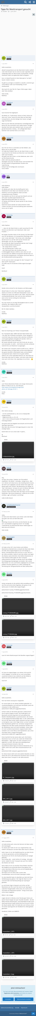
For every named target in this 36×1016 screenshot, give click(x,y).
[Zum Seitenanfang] (33, 1013)
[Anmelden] (29, 2)
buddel (5, 11)
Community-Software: (18, 1013)
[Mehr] (33, 64)
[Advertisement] (18, 35)
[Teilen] (33, 14)
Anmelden (8, 999)
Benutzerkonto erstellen (24, 999)
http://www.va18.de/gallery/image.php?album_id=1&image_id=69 (13, 388)
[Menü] (33, 2)
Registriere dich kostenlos (11, 993)
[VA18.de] (3, 2)
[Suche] (25, 2)
